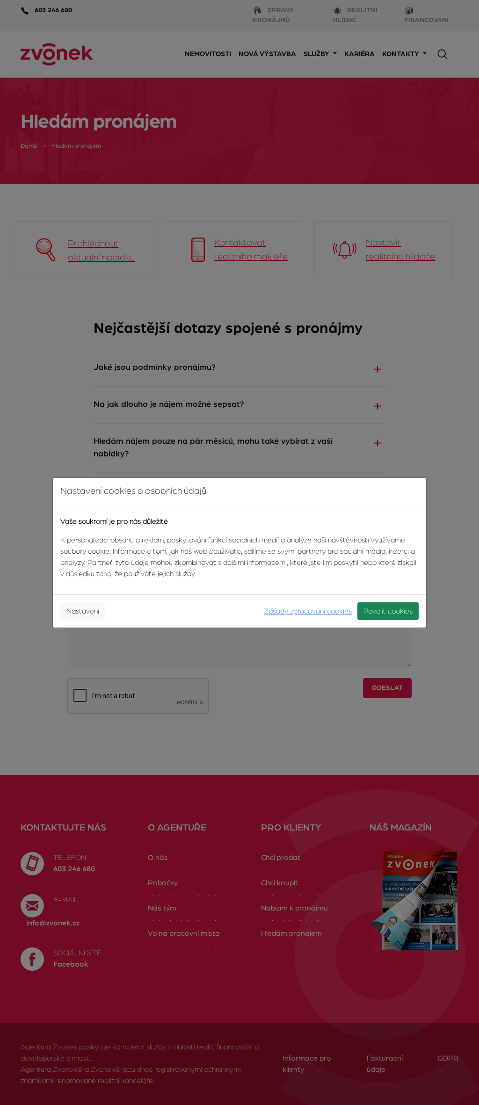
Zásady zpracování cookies (308, 611)
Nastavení (82, 611)
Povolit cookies (388, 611)
